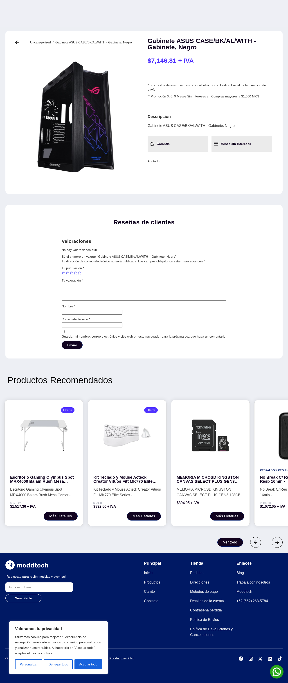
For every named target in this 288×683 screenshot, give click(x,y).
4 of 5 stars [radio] (75, 273)
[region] (58, 647)
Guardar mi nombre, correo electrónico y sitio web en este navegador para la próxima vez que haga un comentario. (144, 336)
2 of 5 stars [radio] (67, 273)
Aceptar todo (88, 664)
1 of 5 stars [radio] (63, 273)
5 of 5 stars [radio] (79, 273)
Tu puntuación (73, 268)
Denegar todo (58, 664)
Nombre (68, 306)
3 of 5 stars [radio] (71, 273)
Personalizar (29, 664)
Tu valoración (72, 280)
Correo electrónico (76, 319)
